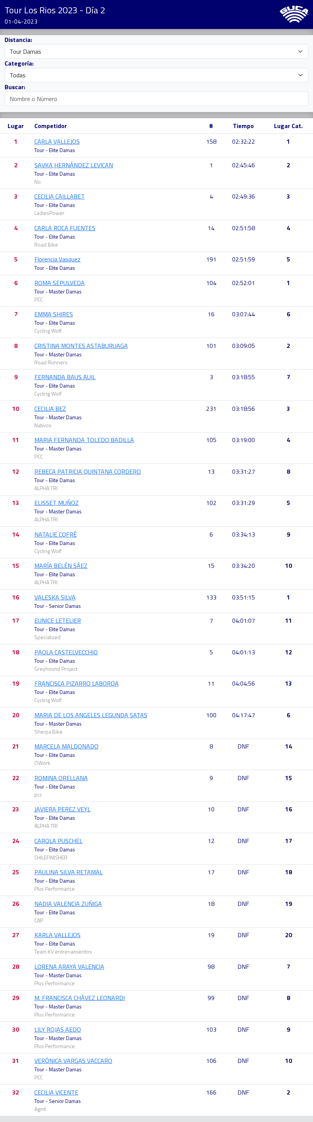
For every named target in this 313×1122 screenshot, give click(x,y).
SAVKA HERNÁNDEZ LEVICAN (73, 165)
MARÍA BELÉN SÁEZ (60, 565)
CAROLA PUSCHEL (58, 840)
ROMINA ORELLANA (61, 777)
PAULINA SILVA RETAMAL (68, 872)
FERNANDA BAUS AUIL (64, 376)
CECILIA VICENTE (56, 1092)
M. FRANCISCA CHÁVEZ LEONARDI (79, 997)
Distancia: (18, 39)
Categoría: (19, 63)
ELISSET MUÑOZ (56, 502)
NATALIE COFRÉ (55, 534)
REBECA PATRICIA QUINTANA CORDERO (87, 471)
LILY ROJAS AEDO (57, 1029)
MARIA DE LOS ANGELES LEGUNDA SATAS (90, 715)
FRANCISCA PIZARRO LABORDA (76, 683)
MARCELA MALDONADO (66, 746)
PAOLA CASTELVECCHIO (66, 652)
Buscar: (15, 86)
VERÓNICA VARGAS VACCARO (73, 1060)
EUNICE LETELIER (57, 620)
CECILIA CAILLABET (59, 196)
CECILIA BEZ (50, 408)
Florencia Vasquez (57, 259)
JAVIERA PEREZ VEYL (62, 809)
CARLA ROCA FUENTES (64, 227)
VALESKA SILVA (55, 597)
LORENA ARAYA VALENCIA (69, 966)
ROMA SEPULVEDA (59, 282)
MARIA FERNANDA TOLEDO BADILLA (84, 439)
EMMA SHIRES (53, 314)
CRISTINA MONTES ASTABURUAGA (81, 345)
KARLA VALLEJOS (57, 934)
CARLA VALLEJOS (57, 141)
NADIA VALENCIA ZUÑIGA (68, 903)
